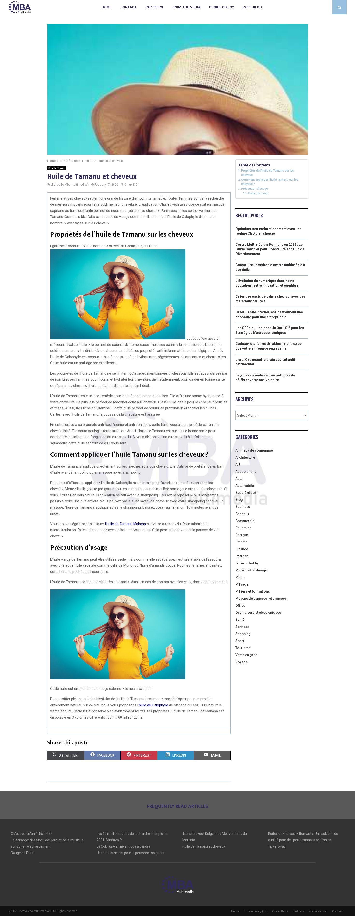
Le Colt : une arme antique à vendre (123, 846)
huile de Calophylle (153, 705)
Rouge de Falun (22, 853)
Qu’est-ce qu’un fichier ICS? (31, 834)
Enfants (241, 542)
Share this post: (258, 193)
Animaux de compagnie (254, 450)
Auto (239, 479)
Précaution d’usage (254, 188)
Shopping (243, 634)
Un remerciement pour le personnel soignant (130, 853)
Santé (239, 619)
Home (107, 7)
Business (242, 507)
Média (240, 577)
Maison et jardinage (251, 570)
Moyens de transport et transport (261, 598)
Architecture (245, 457)
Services (242, 627)
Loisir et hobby (247, 563)
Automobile (244, 486)
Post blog (252, 7)
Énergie (241, 535)
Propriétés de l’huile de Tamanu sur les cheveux (267, 173)
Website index (318, 911)
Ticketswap (277, 846)
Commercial (245, 521)
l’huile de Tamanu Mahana (125, 524)
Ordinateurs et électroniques (258, 612)
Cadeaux (242, 514)
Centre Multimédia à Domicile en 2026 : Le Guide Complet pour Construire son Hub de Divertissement (269, 249)
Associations (245, 472)
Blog (239, 500)
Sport (239, 641)
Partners (154, 7)
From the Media (186, 7)
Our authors (280, 911)
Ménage (241, 584)
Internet (241, 556)
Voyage (241, 662)
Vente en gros (246, 655)
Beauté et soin (56, 168)
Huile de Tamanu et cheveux (203, 846)
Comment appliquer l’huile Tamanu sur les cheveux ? (269, 182)
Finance (241, 549)
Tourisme (243, 648)
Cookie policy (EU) (256, 911)
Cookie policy (221, 7)
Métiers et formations (252, 591)
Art (237, 464)
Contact (128, 7)
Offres (240, 605)
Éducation (243, 528)
